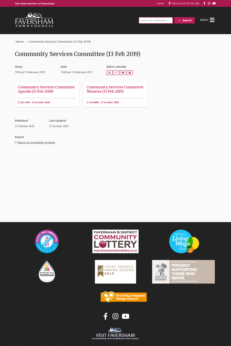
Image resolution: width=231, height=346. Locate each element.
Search (187, 20)
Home (160, 3)
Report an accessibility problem (36, 142)
